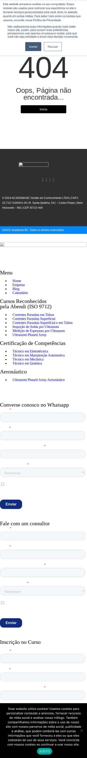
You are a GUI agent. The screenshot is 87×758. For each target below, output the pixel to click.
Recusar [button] (53, 46)
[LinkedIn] (46, 180)
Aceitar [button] (33, 46)
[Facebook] (42, 180)
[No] (81, 730)
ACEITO (44, 751)
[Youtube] (53, 180)
